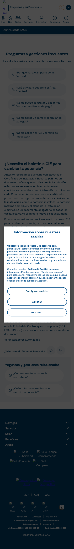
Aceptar (37, 301)
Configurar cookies (37, 291)
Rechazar (37, 312)
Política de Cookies (38, 269)
